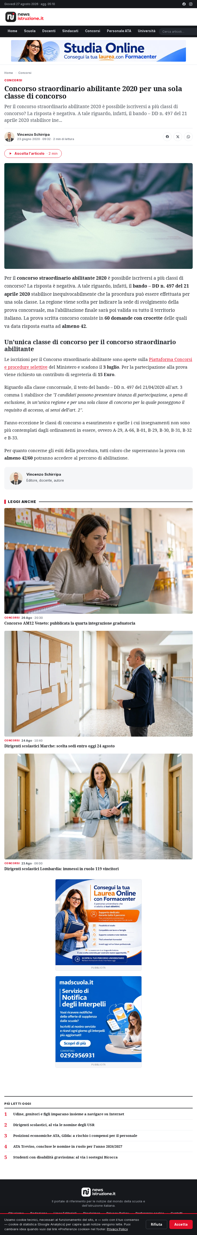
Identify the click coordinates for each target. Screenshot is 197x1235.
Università (146, 31)
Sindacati (70, 31)
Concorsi (92, 31)
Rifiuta (156, 1224)
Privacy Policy (117, 1229)
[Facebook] (184, 4)
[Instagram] (191, 4)
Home (12, 31)
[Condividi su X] (177, 136)
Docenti (48, 31)
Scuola (30, 31)
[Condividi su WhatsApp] (188, 136)
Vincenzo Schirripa (33, 134)
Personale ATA (119, 31)
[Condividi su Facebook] (167, 136)
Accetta (181, 1224)
